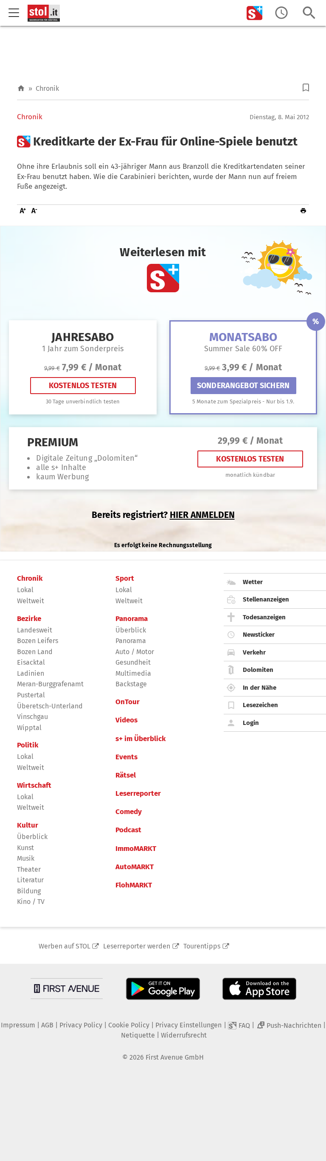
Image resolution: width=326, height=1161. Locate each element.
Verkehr (254, 652)
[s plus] (255, 13)
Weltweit (30, 601)
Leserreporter (138, 793)
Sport (124, 578)
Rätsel (125, 775)
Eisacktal (31, 662)
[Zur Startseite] (21, 88)
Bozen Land (35, 652)
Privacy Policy (80, 1025)
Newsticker (259, 634)
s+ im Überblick (140, 739)
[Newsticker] (281, 13)
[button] (306, 88)
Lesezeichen (260, 705)
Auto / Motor (134, 652)
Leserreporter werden (136, 946)
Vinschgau (32, 717)
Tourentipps (201, 946)
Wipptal (29, 728)
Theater (29, 869)
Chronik (47, 88)
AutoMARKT (134, 867)
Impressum (18, 1025)
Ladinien (30, 673)
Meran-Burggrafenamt (50, 684)
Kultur (27, 825)
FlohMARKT (133, 885)
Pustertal (31, 695)
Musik (25, 858)
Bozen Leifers (37, 641)
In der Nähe (259, 687)
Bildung (29, 891)
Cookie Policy (128, 1025)
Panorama (131, 619)
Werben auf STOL (64, 946)
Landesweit (34, 630)
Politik (27, 745)
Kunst (25, 848)
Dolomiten (258, 670)
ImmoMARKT (135, 849)
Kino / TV (31, 902)
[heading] (163, 141)
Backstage (131, 684)
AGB (47, 1025)
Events (126, 757)
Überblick (32, 837)
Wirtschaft (34, 785)
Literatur (30, 880)
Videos (126, 720)
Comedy (128, 812)
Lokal (25, 590)
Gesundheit (133, 662)
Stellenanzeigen (266, 599)
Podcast (128, 830)
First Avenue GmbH (175, 1057)
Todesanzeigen (264, 617)
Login (251, 723)
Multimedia (133, 673)
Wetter (253, 582)
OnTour (127, 702)
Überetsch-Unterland (50, 706)
